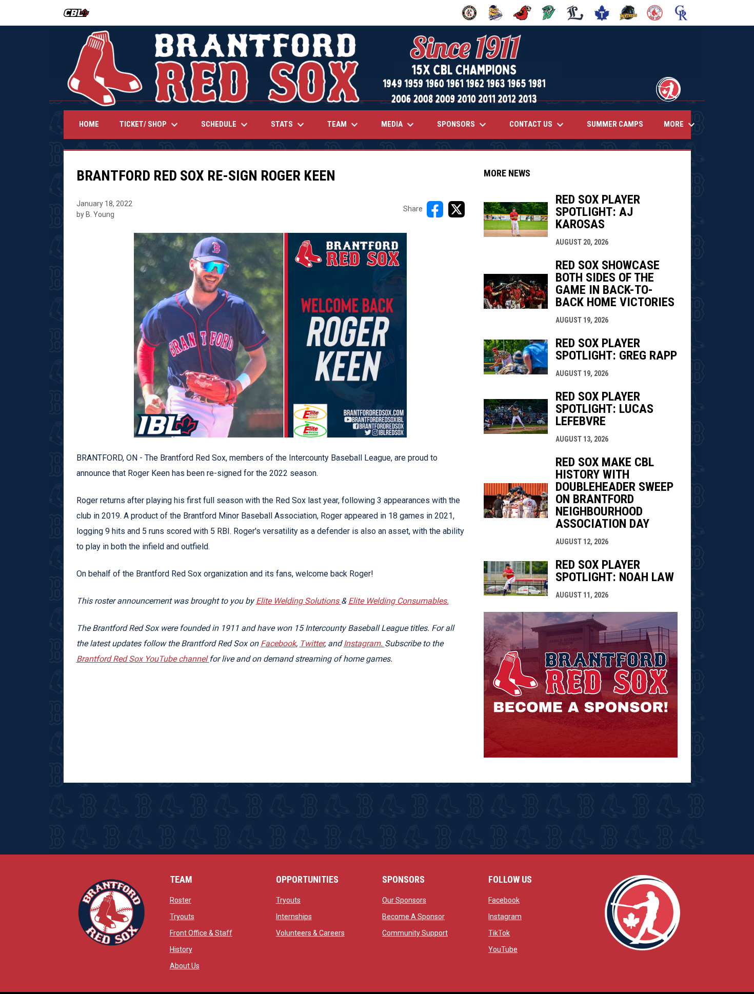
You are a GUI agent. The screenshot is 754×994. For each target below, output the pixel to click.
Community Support (415, 933)
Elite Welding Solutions (298, 601)
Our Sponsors (404, 900)
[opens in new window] (581, 755)
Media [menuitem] (398, 124)
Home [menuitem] (89, 124)
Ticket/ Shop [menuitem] (150, 124)
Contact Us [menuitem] (537, 124)
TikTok (499, 933)
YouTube (503, 949)
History (181, 949)
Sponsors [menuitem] (463, 124)
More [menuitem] (681, 124)
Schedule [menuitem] (225, 124)
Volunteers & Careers (310, 933)
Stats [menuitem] (289, 124)
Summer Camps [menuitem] (615, 124)
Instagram (505, 916)
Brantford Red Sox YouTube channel (142, 659)
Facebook (278, 643)
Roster (180, 900)
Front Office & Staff (201, 933)
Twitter (312, 643)
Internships (294, 916)
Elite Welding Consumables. (398, 601)
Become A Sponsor (413, 916)
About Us (185, 966)
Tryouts (182, 916)
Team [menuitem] (344, 124)
